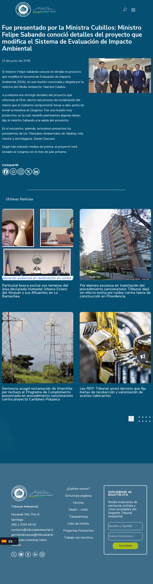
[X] (28, 171)
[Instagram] (21, 171)
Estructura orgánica (78, 496)
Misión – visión (78, 510)
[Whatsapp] (13, 171)
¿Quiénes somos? (78, 489)
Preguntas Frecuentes (78, 531)
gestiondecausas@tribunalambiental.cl (37, 535)
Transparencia (78, 517)
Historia (78, 503)
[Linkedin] (36, 171)
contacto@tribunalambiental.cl (32, 530)
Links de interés (78, 524)
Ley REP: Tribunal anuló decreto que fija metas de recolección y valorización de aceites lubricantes (113, 392)
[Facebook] (5, 171)
